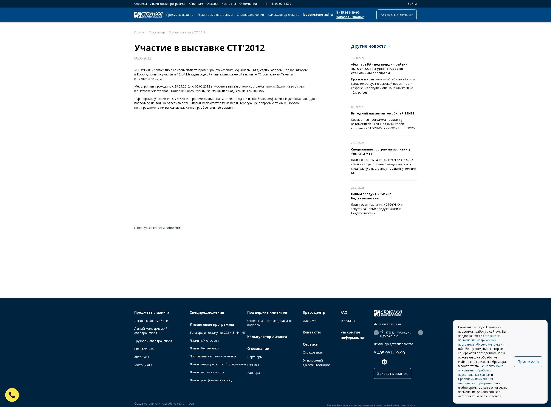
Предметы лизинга (179, 15)
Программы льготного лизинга (213, 356)
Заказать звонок (350, 17)
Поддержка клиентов (267, 312)
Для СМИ (310, 321)
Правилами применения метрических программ (475, 381)
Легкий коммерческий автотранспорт (150, 330)
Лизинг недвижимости (207, 372)
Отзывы (212, 4)
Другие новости (369, 46)
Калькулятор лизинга (283, 15)
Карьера (253, 373)
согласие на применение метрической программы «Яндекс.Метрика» (480, 340)
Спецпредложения (250, 15)
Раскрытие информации (352, 335)
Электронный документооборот (317, 362)
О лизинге (348, 321)
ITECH (190, 403)
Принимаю (528, 361)
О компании (248, 4)
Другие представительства (393, 344)
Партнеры (254, 357)
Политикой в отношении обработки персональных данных (480, 370)
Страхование (313, 352)
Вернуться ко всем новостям (158, 228)
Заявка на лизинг (396, 14)
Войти (412, 4)
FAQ (344, 312)
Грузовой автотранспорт (153, 341)
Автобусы (141, 357)
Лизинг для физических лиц (211, 380)
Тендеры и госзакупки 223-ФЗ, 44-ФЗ (217, 332)
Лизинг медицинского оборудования (218, 364)
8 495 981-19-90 (347, 12)
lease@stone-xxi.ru (318, 15)
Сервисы (140, 4)
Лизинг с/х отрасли (204, 340)
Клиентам (196, 4)
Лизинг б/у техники (204, 348)
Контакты (228, 4)
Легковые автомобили (151, 321)
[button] (376, 332)
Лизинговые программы (167, 4)
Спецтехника (144, 349)
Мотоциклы (143, 365)
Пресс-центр (314, 312)
